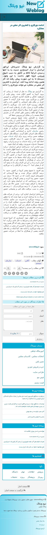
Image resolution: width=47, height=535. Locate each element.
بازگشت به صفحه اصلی (14, 490)
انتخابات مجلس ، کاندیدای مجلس (31, 356)
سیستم (38, 263)
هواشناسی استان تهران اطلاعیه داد (34, 431)
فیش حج (40, 377)
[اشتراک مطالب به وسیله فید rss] (26, 273)
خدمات (10, 136)
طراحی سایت (38, 372)
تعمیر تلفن (40, 362)
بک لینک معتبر (40, 521)
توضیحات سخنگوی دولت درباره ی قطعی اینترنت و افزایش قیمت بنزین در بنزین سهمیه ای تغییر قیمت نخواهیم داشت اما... (24, 405)
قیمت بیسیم (39, 383)
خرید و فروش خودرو (36, 367)
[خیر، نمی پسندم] (8, 268)
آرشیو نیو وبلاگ (40, 528)
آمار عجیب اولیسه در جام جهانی (35, 411)
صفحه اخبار (23, 486)
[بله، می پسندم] (19, 268)
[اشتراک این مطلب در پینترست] (9, 273)
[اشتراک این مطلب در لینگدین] (5, 273)
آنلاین (27, 261)
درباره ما (41, 524)
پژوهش (40, 472)
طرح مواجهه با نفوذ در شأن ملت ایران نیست (32, 291)
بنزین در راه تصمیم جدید (37, 281)
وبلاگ (30, 91)
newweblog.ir (34, 247)
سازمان (35, 131)
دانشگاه (15, 472)
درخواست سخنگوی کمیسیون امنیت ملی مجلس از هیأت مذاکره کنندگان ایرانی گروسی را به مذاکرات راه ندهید (24, 397)
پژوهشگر (31, 477)
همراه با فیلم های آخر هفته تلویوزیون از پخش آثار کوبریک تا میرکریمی (25, 286)
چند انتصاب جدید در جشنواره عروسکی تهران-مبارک (30, 296)
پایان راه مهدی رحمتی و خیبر (36, 416)
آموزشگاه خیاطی (37, 351)
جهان (23, 472)
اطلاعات (31, 472)
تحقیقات (14, 477)
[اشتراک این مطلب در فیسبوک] (18, 273)
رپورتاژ (40, 477)
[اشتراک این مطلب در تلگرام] (22, 273)
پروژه (22, 477)
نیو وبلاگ (16, 5)
